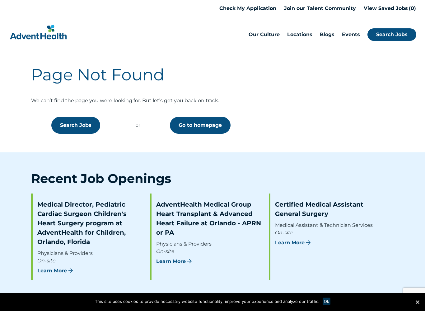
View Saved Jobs (389, 8)
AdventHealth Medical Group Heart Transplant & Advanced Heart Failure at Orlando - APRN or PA (208, 218)
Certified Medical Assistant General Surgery (319, 209)
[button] (417, 302)
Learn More (52, 271)
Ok (326, 301)
